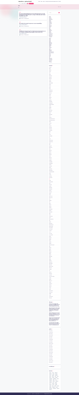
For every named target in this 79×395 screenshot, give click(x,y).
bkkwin (50, 87)
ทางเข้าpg (50, 230)
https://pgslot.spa (51, 52)
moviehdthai (50, 130)
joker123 (50, 17)
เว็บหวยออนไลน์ (51, 290)
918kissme (50, 77)
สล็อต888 (50, 44)
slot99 (50, 40)
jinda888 (50, 107)
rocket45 (50, 164)
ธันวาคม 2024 (50, 359)
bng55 (50, 88)
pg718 (50, 143)
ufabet (50, 203)
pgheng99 (50, 25)
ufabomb (50, 206)
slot (49, 57)
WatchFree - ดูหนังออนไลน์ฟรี (25, 1)
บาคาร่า (50, 48)
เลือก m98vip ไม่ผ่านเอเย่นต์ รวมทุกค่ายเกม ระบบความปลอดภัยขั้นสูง (30, 23)
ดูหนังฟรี (50, 29)
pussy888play (51, 163)
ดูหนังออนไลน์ (50, 59)
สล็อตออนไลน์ (50, 388)
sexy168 (50, 174)
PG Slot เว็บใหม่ (51, 140)
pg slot (50, 54)
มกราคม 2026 (50, 340)
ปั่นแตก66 (50, 237)
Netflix (50, 131)
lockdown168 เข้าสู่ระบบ (52, 118)
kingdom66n (50, 114)
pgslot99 (50, 153)
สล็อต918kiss (50, 256)
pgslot (50, 24)
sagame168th (50, 19)
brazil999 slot (50, 91)
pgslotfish (50, 154)
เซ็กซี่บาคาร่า (50, 280)
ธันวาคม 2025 (50, 342)
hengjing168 (50, 101)
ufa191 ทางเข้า (50, 196)
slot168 (50, 180)
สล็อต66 (50, 41)
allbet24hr (50, 78)
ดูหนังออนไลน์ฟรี (51, 226)
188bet (50, 68)
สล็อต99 (50, 257)
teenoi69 (50, 190)
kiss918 (50, 55)
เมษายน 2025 (50, 353)
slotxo (50, 183)
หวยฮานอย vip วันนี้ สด (51, 276)
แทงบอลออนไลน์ (51, 296)
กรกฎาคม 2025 (51, 349)
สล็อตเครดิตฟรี (50, 263)
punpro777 (50, 34)
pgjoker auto (50, 147)
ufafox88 (50, 207)
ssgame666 (50, 187)
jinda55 (50, 376)
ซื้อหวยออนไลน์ (51, 35)
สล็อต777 (50, 250)
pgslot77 (50, 151)
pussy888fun (50, 161)
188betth (50, 372)
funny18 (50, 98)
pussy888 (50, 47)
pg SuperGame (51, 141)
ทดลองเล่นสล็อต (51, 227)
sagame (50, 167)
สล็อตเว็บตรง (50, 42)
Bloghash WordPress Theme (48, 393)
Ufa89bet (50, 200)
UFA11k (50, 194)
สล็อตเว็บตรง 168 (51, 266)
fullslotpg (50, 26)
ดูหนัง (49, 28)
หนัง (49, 270)
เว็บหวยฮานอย (50, 292)
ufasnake (50, 210)
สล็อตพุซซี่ (50, 260)
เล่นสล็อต (50, 282)
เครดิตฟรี (50, 279)
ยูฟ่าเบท (50, 240)
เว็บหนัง (50, 289)
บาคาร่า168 (50, 23)
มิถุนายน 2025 (50, 350)
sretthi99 (50, 186)
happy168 (50, 100)
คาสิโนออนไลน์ (51, 216)
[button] (31, 3)
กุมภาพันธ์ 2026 (51, 339)
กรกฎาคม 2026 (51, 332)
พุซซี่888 (50, 239)
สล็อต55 (50, 249)
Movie (49, 124)
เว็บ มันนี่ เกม (50, 283)
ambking (50, 81)
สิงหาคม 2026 (50, 330)
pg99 (49, 144)
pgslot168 (50, 150)
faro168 (50, 94)
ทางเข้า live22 (50, 229)
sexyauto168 (50, 177)
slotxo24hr (50, 184)
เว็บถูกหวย (50, 286)
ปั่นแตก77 (53, 384)
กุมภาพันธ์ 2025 (51, 356)
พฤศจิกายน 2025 (51, 343)
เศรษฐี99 (50, 293)
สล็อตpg (50, 259)
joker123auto (50, 110)
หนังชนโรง (50, 18)
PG (49, 137)
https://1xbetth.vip (51, 51)
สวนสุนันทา (50, 269)
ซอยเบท (50, 217)
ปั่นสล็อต (50, 236)
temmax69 (50, 382)
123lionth (50, 67)
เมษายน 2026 (50, 336)
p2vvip (50, 134)
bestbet (50, 84)
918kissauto (50, 75)
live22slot (50, 117)
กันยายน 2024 (50, 362)
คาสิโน (50, 214)
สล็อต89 (50, 253)
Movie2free (50, 127)
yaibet (50, 213)
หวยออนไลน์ (50, 36)
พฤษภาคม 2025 (51, 352)
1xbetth (50, 71)
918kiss (50, 16)
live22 (50, 27)
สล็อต (49, 246)
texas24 (50, 193)
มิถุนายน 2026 (50, 333)
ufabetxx (50, 204)
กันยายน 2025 (50, 346)
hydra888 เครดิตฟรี (51, 104)
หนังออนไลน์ (50, 30)
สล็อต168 (50, 247)
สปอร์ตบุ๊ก (50, 243)
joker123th (50, 111)
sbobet (50, 173)
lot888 (50, 121)
